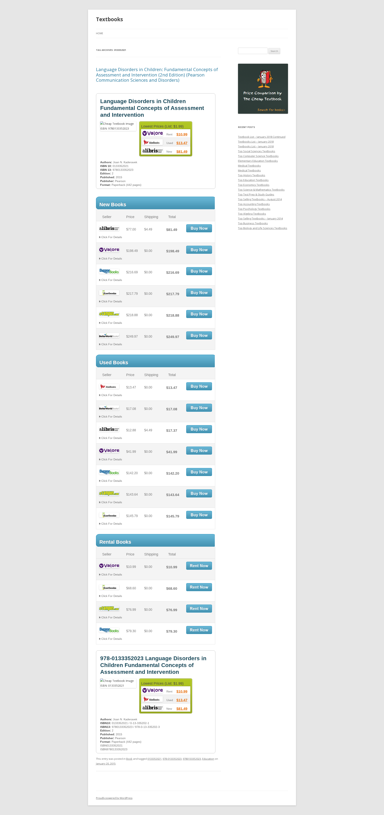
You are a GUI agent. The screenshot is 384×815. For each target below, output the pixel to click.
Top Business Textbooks (253, 223)
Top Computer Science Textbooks (258, 156)
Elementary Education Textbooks (258, 161)
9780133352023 (192, 759)
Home (99, 33)
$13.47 (181, 143)
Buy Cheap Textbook (199, 228)
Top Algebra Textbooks (252, 213)
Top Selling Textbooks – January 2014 (260, 218)
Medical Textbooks (249, 165)
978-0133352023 (172, 759)
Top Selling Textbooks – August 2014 (260, 199)
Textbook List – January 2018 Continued (261, 137)
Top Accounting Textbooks (254, 204)
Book (129, 759)
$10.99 (181, 134)
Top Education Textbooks (253, 180)
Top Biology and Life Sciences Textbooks (262, 228)
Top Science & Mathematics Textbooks (261, 189)
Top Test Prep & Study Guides (256, 194)
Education (208, 759)
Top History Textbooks (251, 175)
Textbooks (109, 19)
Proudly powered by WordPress (114, 798)
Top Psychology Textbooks (254, 209)
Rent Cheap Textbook (199, 566)
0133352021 (154, 759)
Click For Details (111, 237)
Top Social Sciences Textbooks (256, 151)
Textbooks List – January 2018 (256, 141)
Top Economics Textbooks (253, 185)
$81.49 (181, 152)
